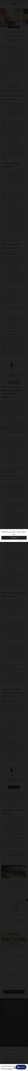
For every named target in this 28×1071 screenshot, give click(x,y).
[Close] (26, 1065)
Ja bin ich (14, 537)
